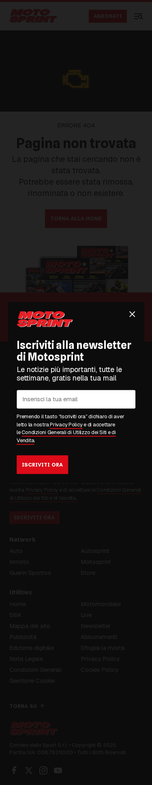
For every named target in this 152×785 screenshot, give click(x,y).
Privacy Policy (66, 424)
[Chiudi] (132, 314)
